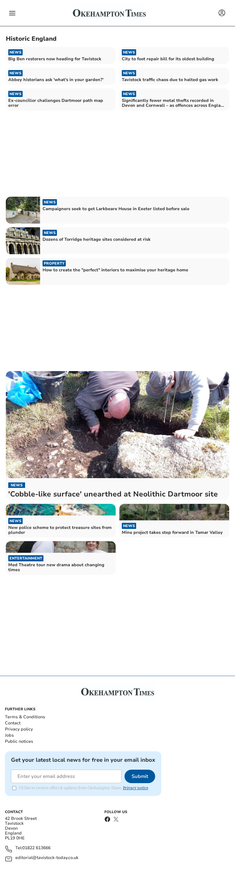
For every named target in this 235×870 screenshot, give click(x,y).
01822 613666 (36, 848)
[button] (12, 13)
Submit (140, 776)
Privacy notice (135, 788)
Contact (13, 723)
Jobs (9, 735)
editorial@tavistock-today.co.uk (46, 858)
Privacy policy (19, 729)
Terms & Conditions (25, 717)
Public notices (19, 741)
